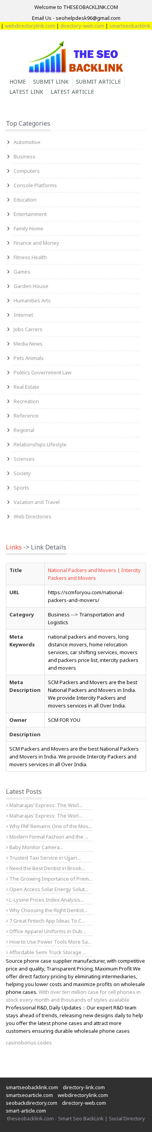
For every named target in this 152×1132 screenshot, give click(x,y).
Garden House (31, 286)
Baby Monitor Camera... (35, 847)
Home (17, 81)
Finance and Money (36, 242)
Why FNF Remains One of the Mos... (50, 826)
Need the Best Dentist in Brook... (46, 868)
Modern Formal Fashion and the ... (48, 836)
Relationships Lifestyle (40, 444)
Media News (28, 343)
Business (24, 156)
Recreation (26, 401)
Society (22, 473)
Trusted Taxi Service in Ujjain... (44, 857)
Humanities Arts (32, 300)
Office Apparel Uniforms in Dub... (47, 931)
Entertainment (30, 214)
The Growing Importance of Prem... (50, 878)
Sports (21, 487)
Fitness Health (30, 257)
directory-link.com (84, 1087)
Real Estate (26, 386)
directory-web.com (77, 25)
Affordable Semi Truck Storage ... (47, 952)
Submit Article (98, 81)
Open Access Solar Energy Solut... (48, 889)
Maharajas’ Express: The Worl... (45, 805)
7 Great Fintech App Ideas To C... (46, 920)
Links (14, 547)
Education (25, 199)
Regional (24, 429)
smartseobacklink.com (32, 1087)
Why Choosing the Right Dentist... (47, 910)
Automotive (27, 142)
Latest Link (26, 91)
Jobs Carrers (28, 329)
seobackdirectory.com (31, 1102)
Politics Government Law (42, 372)
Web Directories (32, 516)
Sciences (24, 458)
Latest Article (72, 91)
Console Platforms (35, 185)
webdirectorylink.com (83, 1095)
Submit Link (51, 81)
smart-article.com (26, 1110)
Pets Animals (29, 358)
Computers (27, 170)
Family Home (28, 228)
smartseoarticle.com (29, 1095)
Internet (23, 314)
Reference (26, 415)
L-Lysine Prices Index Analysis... (46, 899)
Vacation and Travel (37, 501)
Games (22, 271)
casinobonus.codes (29, 1042)
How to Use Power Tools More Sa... (49, 941)
